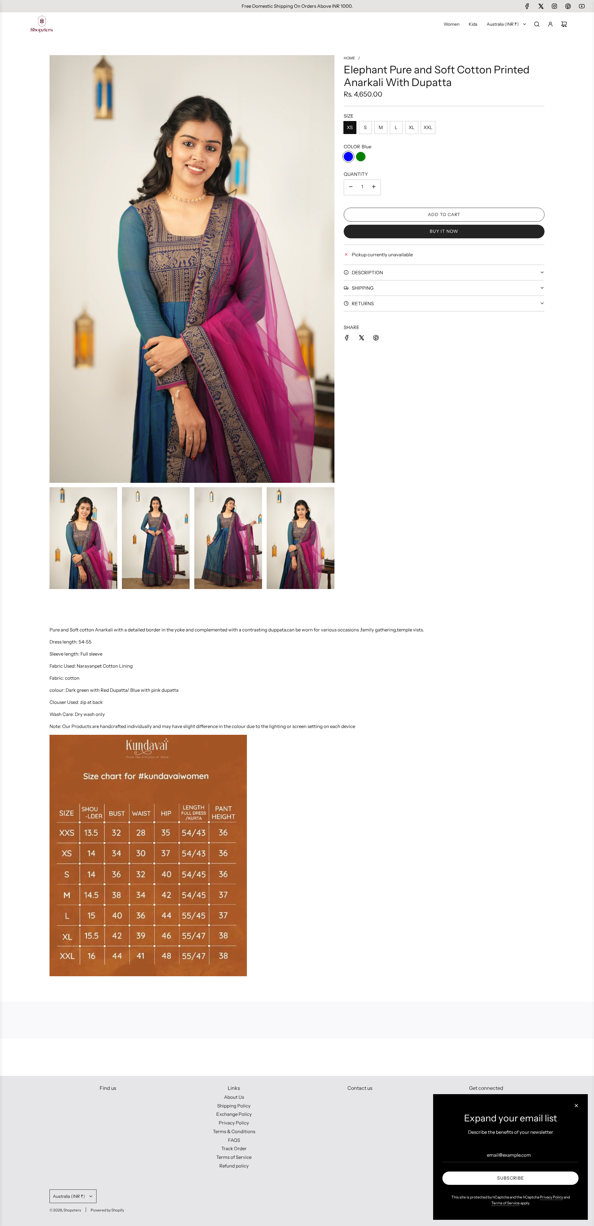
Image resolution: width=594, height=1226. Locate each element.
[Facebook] (527, 6)
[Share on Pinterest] (376, 339)
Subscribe (510, 1178)
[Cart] (564, 24)
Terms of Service (505, 1203)
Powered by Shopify (107, 1210)
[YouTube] (581, 6)
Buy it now (444, 231)
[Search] (537, 24)
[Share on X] (361, 339)
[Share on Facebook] (347, 339)
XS (350, 127)
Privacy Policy (551, 1197)
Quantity (356, 174)
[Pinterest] (568, 6)
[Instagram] (554, 6)
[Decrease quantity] (351, 187)
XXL (428, 127)
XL (412, 127)
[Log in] (550, 24)
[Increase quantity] (374, 187)
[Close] (576, 1105)
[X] (541, 6)
